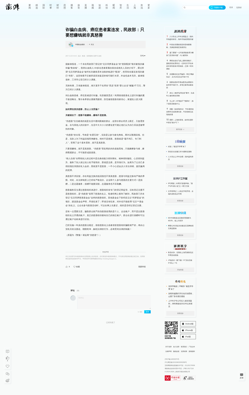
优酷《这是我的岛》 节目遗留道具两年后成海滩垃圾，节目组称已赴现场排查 (180, 111)
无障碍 (239, 7)
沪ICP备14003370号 (172, 359)
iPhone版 (189, 330)
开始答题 (180, 270)
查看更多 (180, 166)
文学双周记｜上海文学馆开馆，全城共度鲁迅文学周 (180, 192)
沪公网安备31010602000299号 (176, 362)
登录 (231, 7)
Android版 (189, 324)
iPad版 (188, 337)
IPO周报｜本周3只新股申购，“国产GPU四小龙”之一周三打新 (180, 184)
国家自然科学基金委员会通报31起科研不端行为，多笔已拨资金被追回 (179, 85)
